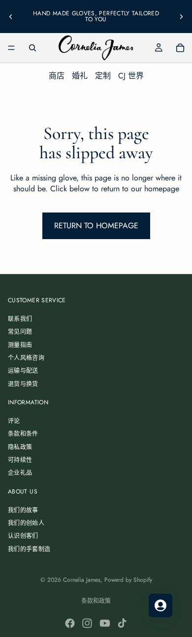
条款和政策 (96, 601)
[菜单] (11, 47)
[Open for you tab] (160, 605)
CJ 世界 (131, 75)
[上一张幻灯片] (11, 16)
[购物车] (180, 48)
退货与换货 (23, 384)
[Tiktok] (122, 623)
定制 (103, 75)
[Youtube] (105, 623)
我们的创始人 (26, 523)
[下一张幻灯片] (181, 16)
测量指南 (20, 345)
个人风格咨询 (26, 358)
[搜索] (32, 48)
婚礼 (80, 75)
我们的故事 (23, 510)
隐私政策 (20, 447)
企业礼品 (20, 472)
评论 (14, 421)
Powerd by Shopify (128, 579)
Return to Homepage (96, 225)
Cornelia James (81, 579)
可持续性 (20, 460)
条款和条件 (23, 433)
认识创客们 (23, 535)
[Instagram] (87, 623)
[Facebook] (70, 623)
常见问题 (20, 331)
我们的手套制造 (29, 549)
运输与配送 (23, 370)
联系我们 (20, 319)
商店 (56, 75)
